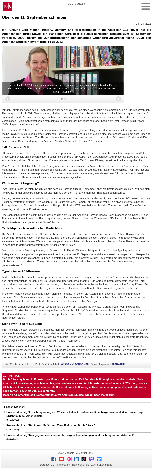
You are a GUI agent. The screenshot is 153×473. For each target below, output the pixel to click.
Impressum (63, 464)
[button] (8, 99)
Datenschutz (47, 464)
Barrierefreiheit (80, 464)
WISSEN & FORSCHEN (75, 364)
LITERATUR (117, 364)
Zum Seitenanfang (101, 464)
